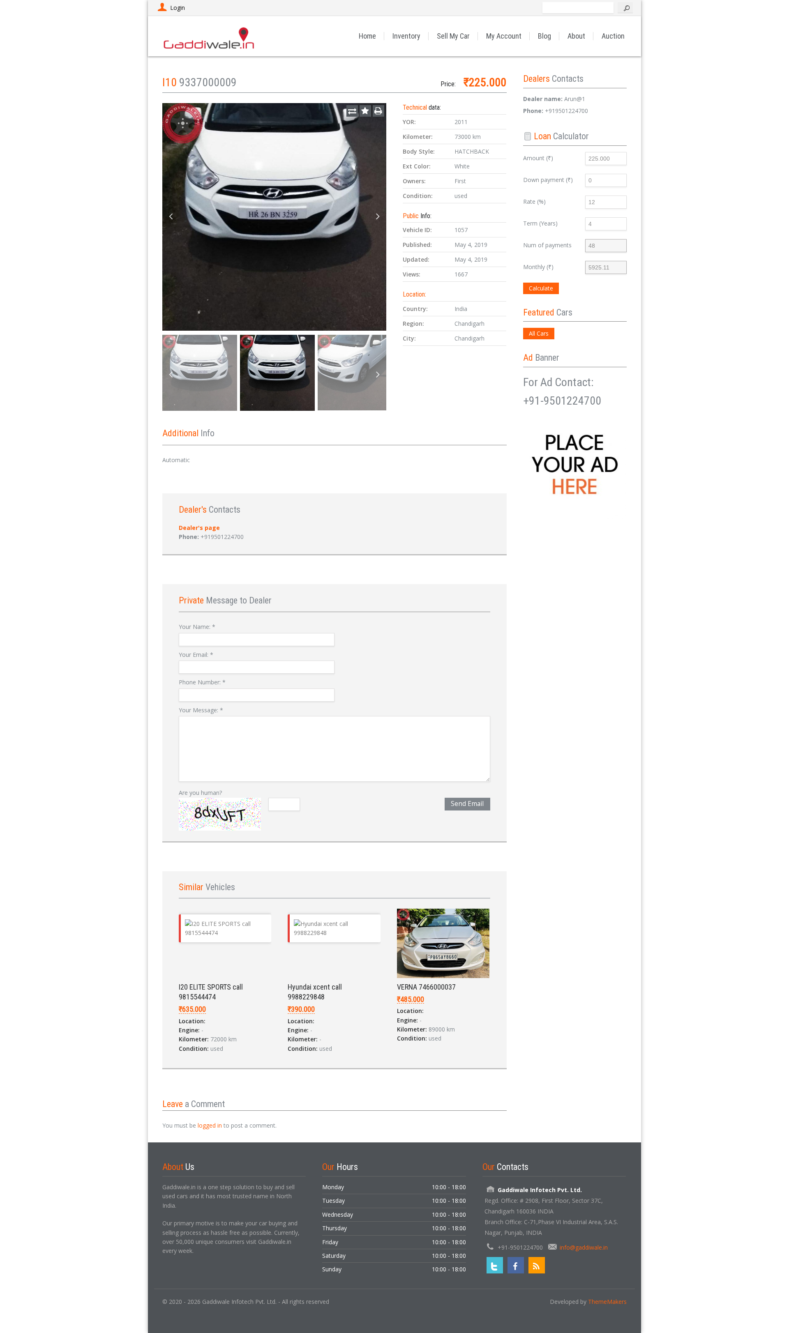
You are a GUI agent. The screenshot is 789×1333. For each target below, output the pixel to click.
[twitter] (495, 1265)
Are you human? (200, 793)
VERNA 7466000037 (426, 987)
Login (177, 8)
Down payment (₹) (548, 180)
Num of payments (547, 245)
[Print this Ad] (378, 111)
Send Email (467, 803)
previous (170, 217)
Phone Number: (202, 682)
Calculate (541, 288)
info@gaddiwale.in (584, 1247)
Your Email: (196, 654)
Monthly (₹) (538, 267)
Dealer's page (199, 528)
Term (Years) (540, 223)
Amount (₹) (538, 158)
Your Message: (201, 710)
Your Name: (197, 627)
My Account (503, 36)
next (378, 217)
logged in (210, 1125)
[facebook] (516, 1265)
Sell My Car (453, 36)
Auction (613, 36)
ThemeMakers (607, 1301)
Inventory (406, 36)
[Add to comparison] (352, 111)
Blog (544, 36)
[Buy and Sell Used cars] (209, 36)
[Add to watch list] (365, 111)
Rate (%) (534, 201)
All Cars (539, 333)
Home (367, 36)
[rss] (536, 1265)
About (576, 36)
